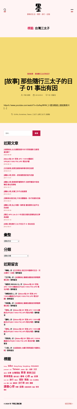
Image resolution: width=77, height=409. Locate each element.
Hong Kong (18, 366)
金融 (21, 386)
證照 (27, 383)
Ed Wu (16, 114)
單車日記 (31, 372)
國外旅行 (17, 376)
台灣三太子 (41, 114)
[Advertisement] (38, 59)
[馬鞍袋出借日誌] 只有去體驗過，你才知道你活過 (22, 198)
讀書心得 (9, 386)
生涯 (5, 383)
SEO (11, 369)
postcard (6, 369)
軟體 (16, 387)
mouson (35, 365)
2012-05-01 (39, 95)
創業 (30, 369)
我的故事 (30, 74)
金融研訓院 (28, 387)
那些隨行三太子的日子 (42, 74)
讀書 (31, 383)
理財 (21, 379)
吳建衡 (48, 114)
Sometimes (22, 114)
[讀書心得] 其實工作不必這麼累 (15, 191)
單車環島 (8, 376)
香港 (37, 387)
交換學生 (23, 369)
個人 (27, 369)
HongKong (26, 366)
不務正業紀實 (17, 403)
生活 (31, 380)
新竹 (8, 380)
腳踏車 (15, 383)
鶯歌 (5, 390)
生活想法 (36, 380)
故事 (36, 376)
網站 (8, 383)
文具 (5, 380)
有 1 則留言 (52, 95)
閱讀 (33, 387)
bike (10, 365)
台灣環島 (16, 372)
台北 (5, 373)
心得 (27, 376)
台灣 (9, 373)
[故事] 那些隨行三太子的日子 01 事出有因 (38, 84)
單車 (23, 372)
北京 (35, 369)
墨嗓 (28, 95)
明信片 (16, 380)
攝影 (32, 376)
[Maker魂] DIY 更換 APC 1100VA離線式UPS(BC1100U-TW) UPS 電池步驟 (21, 287)
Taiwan (29, 114)
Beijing (5, 366)
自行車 (21, 382)
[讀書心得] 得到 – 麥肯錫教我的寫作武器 (19, 175)
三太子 (34, 114)
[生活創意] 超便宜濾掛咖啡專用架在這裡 (19, 168)
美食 (11, 383)
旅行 (11, 379)
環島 (26, 379)
